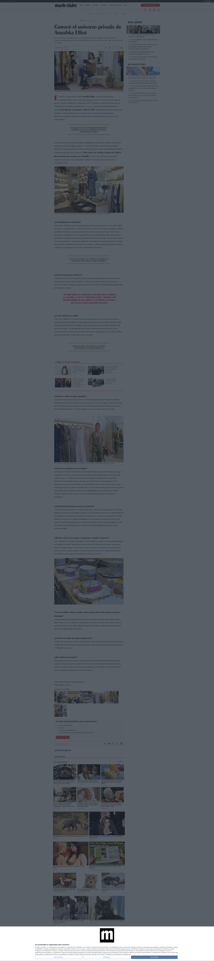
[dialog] (107, 944)
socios (47, 947)
